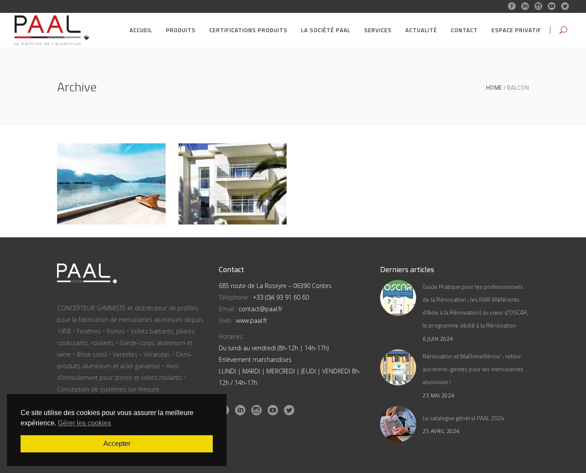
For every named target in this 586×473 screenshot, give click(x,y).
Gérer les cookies (84, 423)
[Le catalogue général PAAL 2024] (398, 424)
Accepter (116, 443)
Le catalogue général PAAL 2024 (463, 417)
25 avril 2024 (441, 431)
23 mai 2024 (438, 395)
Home (494, 88)
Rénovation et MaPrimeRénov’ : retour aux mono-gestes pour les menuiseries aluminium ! (473, 369)
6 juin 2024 (438, 339)
